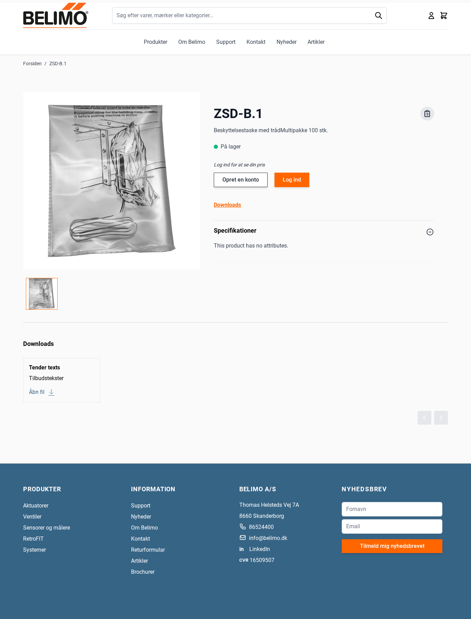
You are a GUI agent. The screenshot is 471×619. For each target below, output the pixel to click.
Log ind (292, 179)
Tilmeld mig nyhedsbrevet (392, 546)
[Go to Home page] (55, 15)
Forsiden (32, 63)
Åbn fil (36, 392)
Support (226, 42)
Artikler (316, 42)
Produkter (155, 42)
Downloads (227, 205)
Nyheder (287, 42)
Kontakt (256, 42)
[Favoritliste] (427, 113)
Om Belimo (191, 42)
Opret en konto (240, 179)
